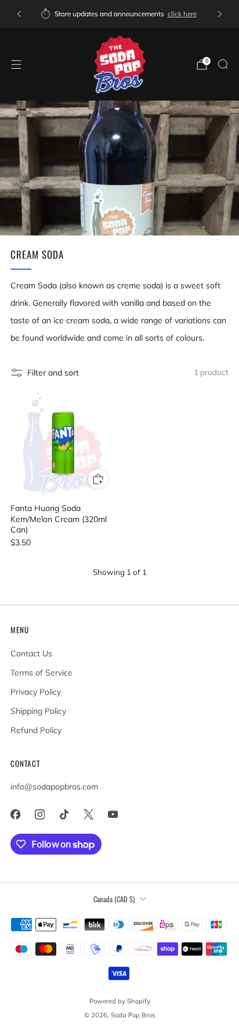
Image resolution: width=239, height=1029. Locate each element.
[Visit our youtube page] (112, 814)
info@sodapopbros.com (54, 786)
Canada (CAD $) (114, 899)
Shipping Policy (38, 711)
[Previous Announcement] (19, 14)
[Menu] (16, 64)
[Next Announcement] (220, 14)
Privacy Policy (35, 692)
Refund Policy (35, 730)
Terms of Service (41, 672)
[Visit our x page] (88, 814)
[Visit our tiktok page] (64, 814)
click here (182, 13)
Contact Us (31, 653)
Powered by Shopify (119, 1001)
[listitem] (119, 14)
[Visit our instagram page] (39, 814)
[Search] (223, 64)
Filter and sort (53, 372)
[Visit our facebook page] (15, 814)
